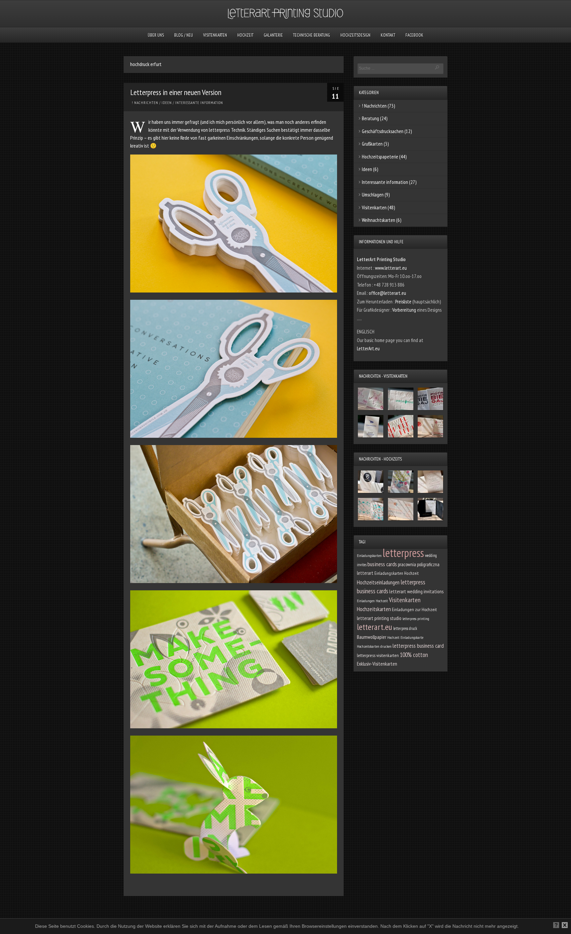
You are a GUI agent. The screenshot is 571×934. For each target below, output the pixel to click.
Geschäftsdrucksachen (382, 131)
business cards (382, 564)
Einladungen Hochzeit (372, 600)
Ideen (167, 102)
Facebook (414, 35)
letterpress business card (418, 645)
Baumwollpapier (371, 637)
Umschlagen (373, 194)
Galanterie (273, 35)
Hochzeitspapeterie (380, 157)
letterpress (403, 552)
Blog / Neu (183, 35)
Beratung (370, 118)
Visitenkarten (215, 35)
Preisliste (403, 301)
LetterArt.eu (368, 348)
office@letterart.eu (387, 293)
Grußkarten (372, 144)
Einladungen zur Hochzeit (414, 609)
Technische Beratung (311, 35)
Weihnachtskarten (378, 220)
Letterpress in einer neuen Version (175, 92)
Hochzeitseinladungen (378, 582)
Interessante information (199, 102)
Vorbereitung (404, 310)
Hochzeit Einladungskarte (405, 637)
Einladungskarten (369, 555)
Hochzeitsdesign (355, 35)
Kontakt (388, 35)
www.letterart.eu (391, 268)
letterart (397, 591)
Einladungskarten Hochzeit (396, 573)
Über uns (156, 35)
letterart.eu (374, 626)
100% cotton (414, 655)
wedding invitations (425, 591)
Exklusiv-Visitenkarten (377, 663)
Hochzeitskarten (374, 609)
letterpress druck (405, 628)
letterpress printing (415, 618)
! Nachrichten (145, 102)
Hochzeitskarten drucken (374, 646)
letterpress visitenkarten (378, 655)
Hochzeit (245, 35)
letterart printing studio (379, 618)
